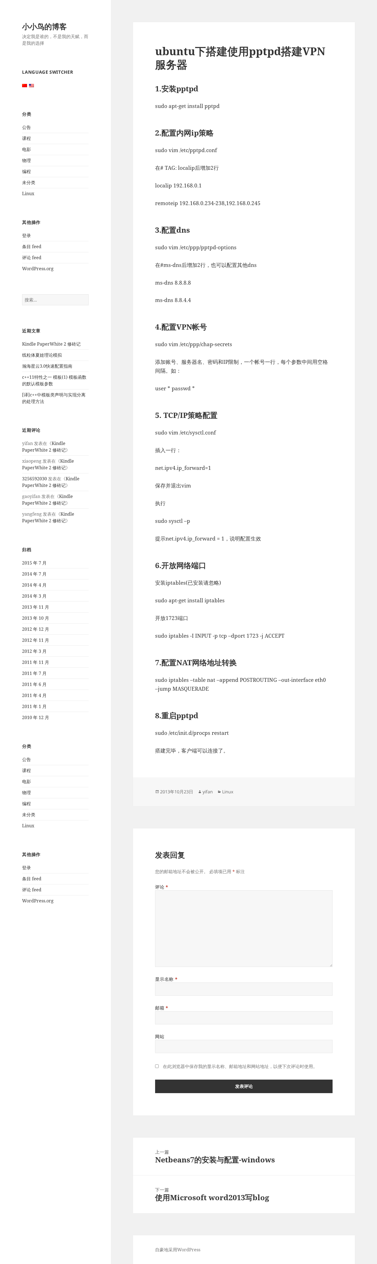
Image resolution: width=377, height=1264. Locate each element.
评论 (161, 887)
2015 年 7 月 (34, 563)
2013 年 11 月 (35, 607)
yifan (208, 792)
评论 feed (31, 258)
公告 (26, 127)
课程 (26, 138)
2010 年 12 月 (35, 717)
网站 (159, 1037)
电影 (26, 149)
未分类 (28, 182)
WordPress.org (38, 269)
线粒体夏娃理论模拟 (42, 355)
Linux (28, 193)
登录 (26, 235)
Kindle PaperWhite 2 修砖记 (51, 344)
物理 (26, 160)
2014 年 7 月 (34, 574)
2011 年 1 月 (34, 706)
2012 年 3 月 (34, 651)
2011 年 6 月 (34, 684)
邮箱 (161, 1008)
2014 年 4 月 (34, 585)
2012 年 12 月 (35, 629)
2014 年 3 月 (34, 596)
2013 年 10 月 (35, 618)
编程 (26, 171)
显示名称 (166, 979)
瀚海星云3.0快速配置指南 (47, 366)
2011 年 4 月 (34, 695)
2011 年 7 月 (34, 673)
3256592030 (34, 479)
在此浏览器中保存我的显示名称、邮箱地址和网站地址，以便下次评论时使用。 (240, 1066)
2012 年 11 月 (35, 640)
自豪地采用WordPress (177, 1250)
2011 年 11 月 (35, 662)
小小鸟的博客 (44, 26)
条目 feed (31, 246)
